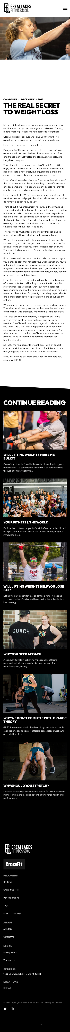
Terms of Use (9, 960)
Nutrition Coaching (12, 913)
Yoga (5, 905)
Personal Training (11, 897)
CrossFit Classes (11, 889)
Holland (6, 988)
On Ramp (7, 882)
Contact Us (8, 936)
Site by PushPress (53, 1002)
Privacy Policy (10, 952)
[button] (40, 1024)
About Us (7, 929)
